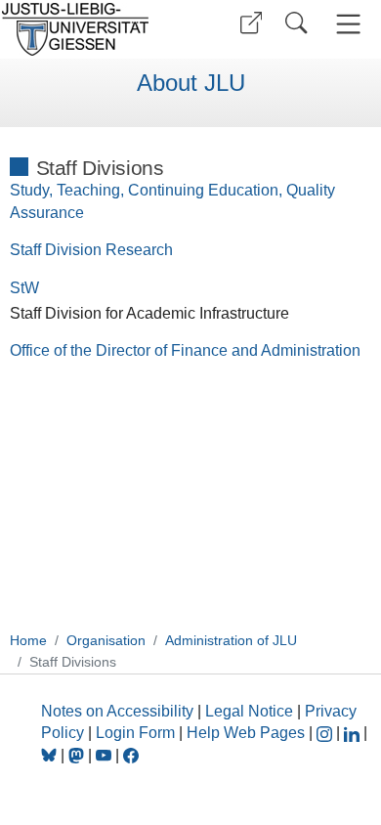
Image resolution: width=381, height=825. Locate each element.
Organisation (106, 640)
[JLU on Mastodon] (78, 755)
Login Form (135, 732)
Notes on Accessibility (119, 711)
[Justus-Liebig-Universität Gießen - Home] (93, 29)
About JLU (191, 83)
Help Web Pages (246, 732)
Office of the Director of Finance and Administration (185, 350)
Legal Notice (249, 711)
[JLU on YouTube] (105, 755)
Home (28, 640)
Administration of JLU (231, 640)
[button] (251, 23)
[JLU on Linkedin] (353, 732)
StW (24, 288)
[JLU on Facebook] (131, 755)
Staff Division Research (91, 249)
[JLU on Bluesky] (51, 755)
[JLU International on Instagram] (326, 732)
